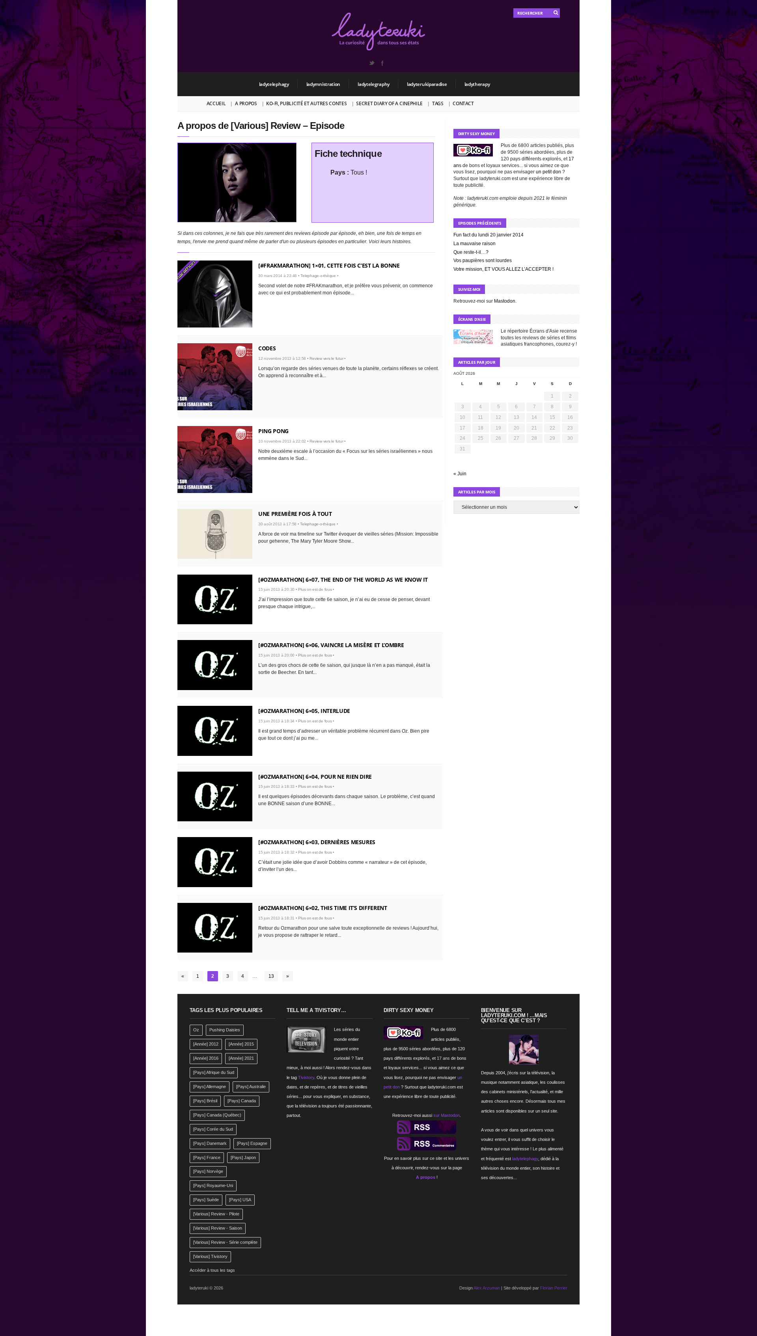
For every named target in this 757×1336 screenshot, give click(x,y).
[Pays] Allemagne (209, 1086)
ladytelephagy (274, 84)
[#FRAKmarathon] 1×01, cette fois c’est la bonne (329, 265)
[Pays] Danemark (210, 1143)
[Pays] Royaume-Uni (213, 1185)
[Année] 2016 (205, 1058)
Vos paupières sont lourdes (482, 260)
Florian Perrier (553, 1288)
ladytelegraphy (374, 84)
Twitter (371, 63)
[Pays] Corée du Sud (213, 1129)
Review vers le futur (326, 358)
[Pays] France (206, 1157)
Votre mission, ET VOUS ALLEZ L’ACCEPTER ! (503, 269)
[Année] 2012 (205, 1044)
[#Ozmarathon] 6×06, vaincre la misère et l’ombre (331, 645)
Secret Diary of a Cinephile (389, 103)
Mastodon (504, 301)
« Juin (459, 473)
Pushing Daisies (224, 1029)
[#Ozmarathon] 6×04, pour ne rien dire (315, 776)
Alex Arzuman (487, 1288)
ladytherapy (477, 84)
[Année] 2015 (241, 1044)
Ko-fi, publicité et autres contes (306, 103)
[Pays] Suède (206, 1199)
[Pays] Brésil (205, 1100)
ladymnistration (323, 84)
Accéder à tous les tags (212, 1270)
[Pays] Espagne (252, 1143)
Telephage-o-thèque (318, 276)
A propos (246, 103)
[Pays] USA (240, 1199)
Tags (438, 103)
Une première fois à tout (295, 513)
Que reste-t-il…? (471, 252)
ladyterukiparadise (427, 84)
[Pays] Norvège (208, 1171)
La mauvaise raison (474, 243)
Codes (267, 348)
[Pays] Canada (241, 1100)
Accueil (216, 103)
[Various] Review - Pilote (216, 1213)
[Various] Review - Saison (217, 1228)
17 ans (443, 1058)
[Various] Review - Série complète (225, 1242)
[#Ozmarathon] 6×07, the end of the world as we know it (343, 579)
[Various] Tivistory (210, 1256)
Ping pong (273, 431)
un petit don (548, 172)
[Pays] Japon (243, 1157)
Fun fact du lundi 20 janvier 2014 (488, 235)
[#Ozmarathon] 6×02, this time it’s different (322, 908)
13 (271, 976)
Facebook (382, 63)
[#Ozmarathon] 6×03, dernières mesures (316, 842)
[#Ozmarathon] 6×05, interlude (304, 711)
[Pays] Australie (251, 1086)
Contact (463, 103)
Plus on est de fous (315, 589)
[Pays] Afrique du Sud (213, 1072)
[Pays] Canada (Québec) (217, 1115)
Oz (196, 1029)
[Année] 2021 (241, 1058)
